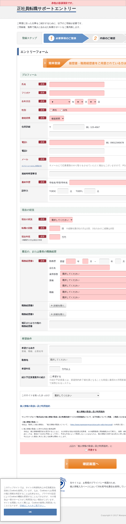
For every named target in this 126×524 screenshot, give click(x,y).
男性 (55, 110)
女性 (65, 110)
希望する (56, 376)
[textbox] (65, 359)
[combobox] (65, 360)
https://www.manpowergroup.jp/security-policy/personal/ (91, 424)
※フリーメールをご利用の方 (32, 166)
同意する (92, 450)
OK (30, 512)
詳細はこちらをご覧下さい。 (33, 505)
